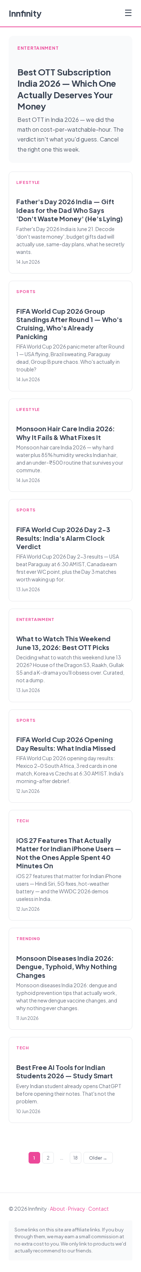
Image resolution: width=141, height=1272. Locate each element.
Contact (98, 1208)
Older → (98, 1158)
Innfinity (25, 13)
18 (75, 1158)
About (57, 1208)
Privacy (76, 1208)
